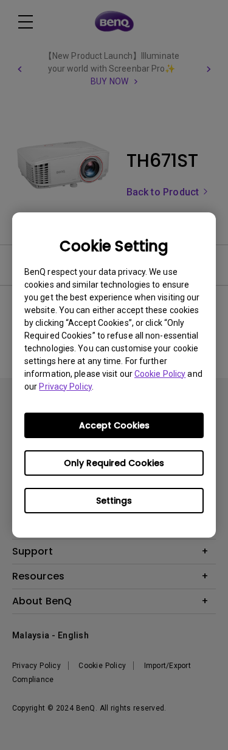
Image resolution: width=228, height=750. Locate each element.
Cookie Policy (159, 374)
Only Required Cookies (114, 463)
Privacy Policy (65, 386)
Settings (114, 501)
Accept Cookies (114, 425)
